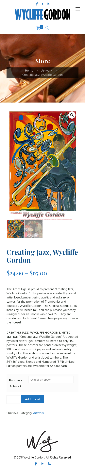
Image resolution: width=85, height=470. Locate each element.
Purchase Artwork (15, 383)
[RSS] (48, 4)
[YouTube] (42, 4)
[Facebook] (36, 4)
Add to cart (32, 399)
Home (29, 70)
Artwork (46, 70)
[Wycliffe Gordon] (42, 14)
